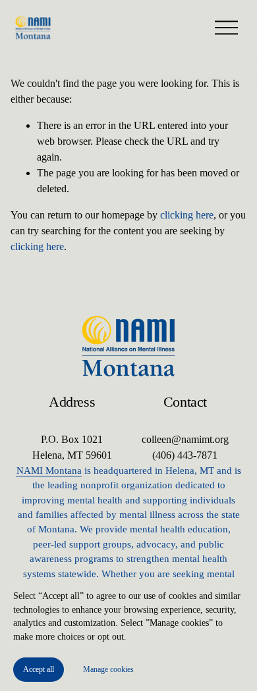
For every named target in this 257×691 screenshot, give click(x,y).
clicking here (187, 214)
